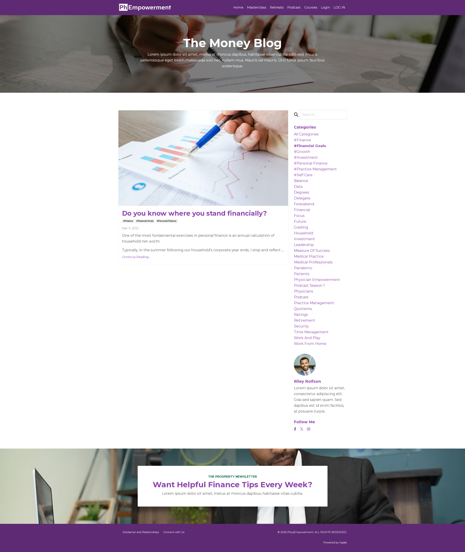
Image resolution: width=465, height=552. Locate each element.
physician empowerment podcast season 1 (317, 282)
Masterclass (256, 7)
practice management (314, 303)
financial (302, 210)
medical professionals (313, 262)
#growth (302, 151)
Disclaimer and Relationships (141, 532)
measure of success (312, 250)
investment (304, 239)
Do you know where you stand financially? (194, 213)
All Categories (306, 134)
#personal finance (166, 221)
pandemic (303, 268)
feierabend (304, 204)
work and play (307, 338)
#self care (303, 175)
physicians (303, 291)
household (303, 233)
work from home (310, 343)
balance (301, 181)
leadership (304, 245)
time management (311, 332)
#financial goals (144, 221)
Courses (310, 7)
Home (238, 7)
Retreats (277, 7)
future (300, 221)
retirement (304, 320)
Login (325, 7)
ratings (301, 314)
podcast (301, 297)
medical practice (309, 256)
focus (299, 215)
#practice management (315, 169)
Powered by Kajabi (335, 542)
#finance (128, 221)
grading (301, 227)
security (301, 326)
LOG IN (339, 7)
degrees (301, 192)
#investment (306, 157)
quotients (303, 309)
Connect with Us (173, 532)
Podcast (294, 7)
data (298, 186)
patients (301, 274)
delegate (302, 198)
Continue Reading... (136, 257)
